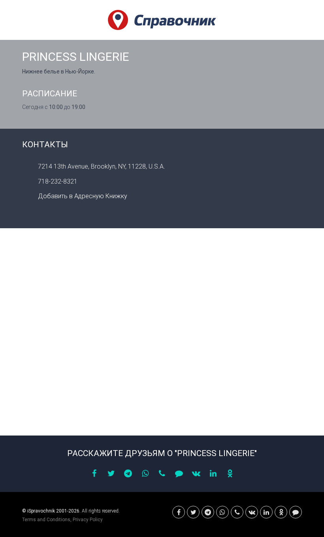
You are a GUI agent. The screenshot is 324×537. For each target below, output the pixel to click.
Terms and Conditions (46, 519)
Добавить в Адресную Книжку (82, 196)
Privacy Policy (88, 519)
